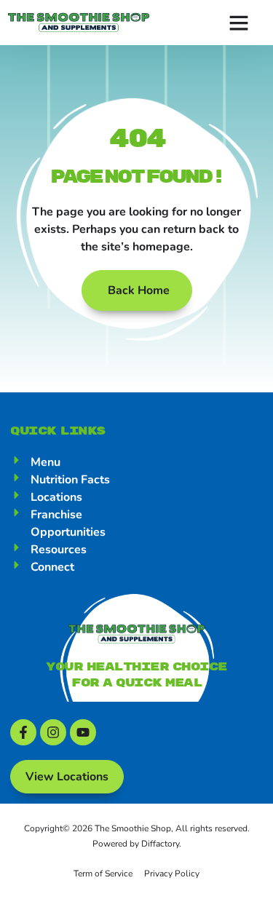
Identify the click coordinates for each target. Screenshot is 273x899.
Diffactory (160, 844)
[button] (238, 22)
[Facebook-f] (23, 732)
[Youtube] (83, 732)
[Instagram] (53, 732)
